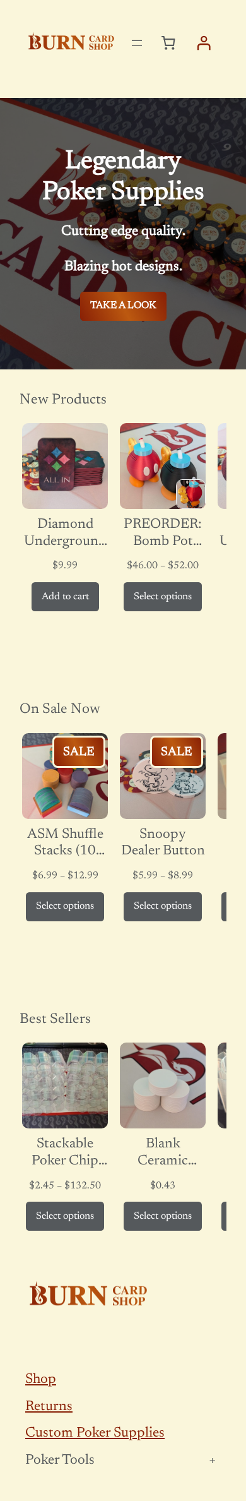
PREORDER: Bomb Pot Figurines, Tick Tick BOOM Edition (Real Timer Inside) (163, 534)
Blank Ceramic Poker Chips (163, 1153)
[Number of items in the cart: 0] (168, 43)
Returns (49, 1407)
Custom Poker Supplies (95, 1433)
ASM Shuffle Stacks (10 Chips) (65, 844)
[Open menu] (136, 43)
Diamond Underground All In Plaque (65, 534)
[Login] (203, 43)
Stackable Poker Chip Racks (65, 1153)
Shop (40, 1380)
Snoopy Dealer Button (163, 843)
